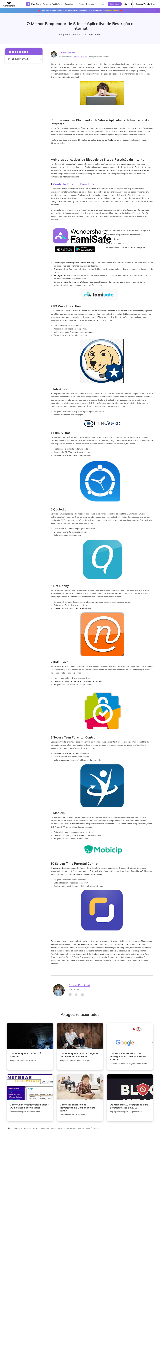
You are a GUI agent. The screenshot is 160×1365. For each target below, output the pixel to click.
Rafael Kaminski (67, 52)
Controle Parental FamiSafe (73, 184)
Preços (81, 4)
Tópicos (16, 1128)
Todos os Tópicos (17, 51)
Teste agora (114, 4)
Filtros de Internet (80, 56)
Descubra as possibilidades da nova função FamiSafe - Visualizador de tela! (80, 10)
